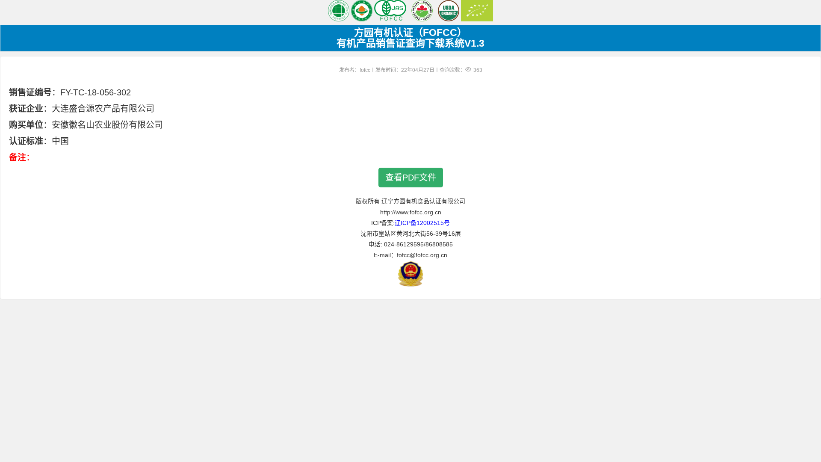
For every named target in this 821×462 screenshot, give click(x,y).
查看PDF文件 (410, 177)
